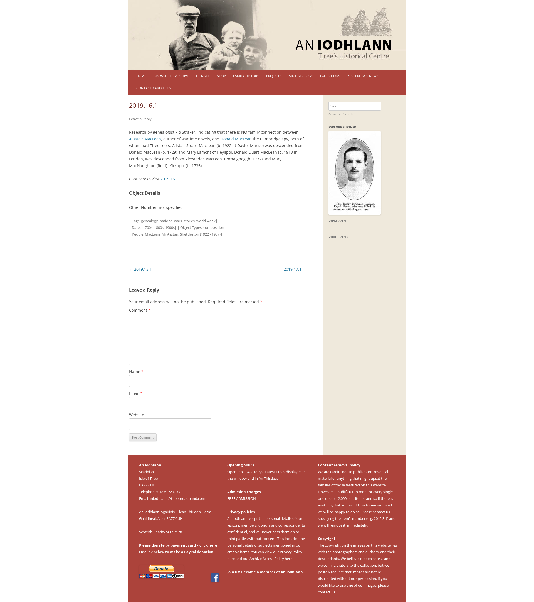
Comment (139, 310)
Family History (246, 76)
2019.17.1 (295, 269)
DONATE (203, 76)
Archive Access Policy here (270, 558)
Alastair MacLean (145, 138)
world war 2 (206, 220)
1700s (147, 227)
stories (189, 220)
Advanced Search (340, 114)
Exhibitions (330, 76)
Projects (273, 76)
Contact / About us (153, 88)
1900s (170, 227)
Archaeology (301, 76)
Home (141, 76)
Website (136, 414)
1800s (159, 227)
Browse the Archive (171, 76)
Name (136, 371)
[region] (267, 35)
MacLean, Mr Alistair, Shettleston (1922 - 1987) (183, 234)
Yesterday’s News (363, 76)
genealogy (149, 220)
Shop (221, 76)
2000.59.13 (338, 236)
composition (213, 227)
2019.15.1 (140, 269)
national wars (171, 220)
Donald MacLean (236, 138)
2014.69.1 (337, 221)
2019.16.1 (169, 179)
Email (136, 393)
